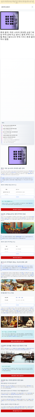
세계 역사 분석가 (5, 7)
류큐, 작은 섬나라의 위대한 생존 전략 (9, 125)
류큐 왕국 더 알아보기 (17, 209)
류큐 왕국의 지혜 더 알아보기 (17, 375)
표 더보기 (17, 196)
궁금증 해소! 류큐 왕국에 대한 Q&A (9, 137)
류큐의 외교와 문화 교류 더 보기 (17, 341)
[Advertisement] (17, 48)
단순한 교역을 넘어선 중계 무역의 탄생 (9, 128)
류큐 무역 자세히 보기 (17, 257)
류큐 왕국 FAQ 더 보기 (17, 410)
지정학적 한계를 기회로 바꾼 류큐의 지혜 (10, 135)
